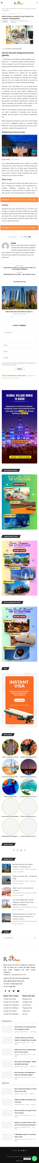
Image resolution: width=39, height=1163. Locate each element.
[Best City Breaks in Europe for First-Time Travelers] (7, 1113)
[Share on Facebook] (24, 237)
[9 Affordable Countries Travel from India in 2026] (7, 1136)
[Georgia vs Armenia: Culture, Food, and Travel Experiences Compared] (7, 1124)
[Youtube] (18, 991)
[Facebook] (5, 991)
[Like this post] (22, 237)
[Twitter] (14, 991)
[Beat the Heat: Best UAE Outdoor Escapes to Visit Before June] (19, 297)
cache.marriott (14, 159)
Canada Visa (26, 1005)
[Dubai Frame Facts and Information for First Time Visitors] (7, 1052)
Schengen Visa (27, 1002)
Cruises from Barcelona (11, 1014)
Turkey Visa (26, 1011)
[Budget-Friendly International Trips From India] (7, 1102)
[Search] (37, 2)
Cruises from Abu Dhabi (11, 1002)
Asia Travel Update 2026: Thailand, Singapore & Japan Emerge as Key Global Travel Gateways (23, 902)
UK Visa (24, 1014)
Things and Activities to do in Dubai (22, 228)
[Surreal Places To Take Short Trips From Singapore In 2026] (7, 1029)
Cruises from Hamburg (11, 1008)
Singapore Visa (27, 1008)
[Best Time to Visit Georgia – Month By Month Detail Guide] (7, 1064)
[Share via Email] (29, 237)
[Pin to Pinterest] (27, 237)
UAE (7, 8)
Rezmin (5, 21)
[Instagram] (9, 991)
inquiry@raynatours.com (19, 974)
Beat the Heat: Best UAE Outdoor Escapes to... (20, 311)
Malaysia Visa (27, 999)
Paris (9, 61)
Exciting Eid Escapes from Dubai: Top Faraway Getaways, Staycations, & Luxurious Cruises (24, 916)
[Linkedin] (21, 1150)
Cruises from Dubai (10, 999)
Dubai (3, 49)
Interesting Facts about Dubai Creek (23, 200)
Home (3, 8)
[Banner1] (19, 426)
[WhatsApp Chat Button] (34, 1158)
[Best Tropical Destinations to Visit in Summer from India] (7, 1091)
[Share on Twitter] (26, 237)
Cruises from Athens (10, 1011)
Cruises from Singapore (11, 1005)
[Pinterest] (18, 1150)
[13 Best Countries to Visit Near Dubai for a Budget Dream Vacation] (7, 1040)
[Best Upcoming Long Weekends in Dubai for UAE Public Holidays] (7, 1075)
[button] (3, 301)
